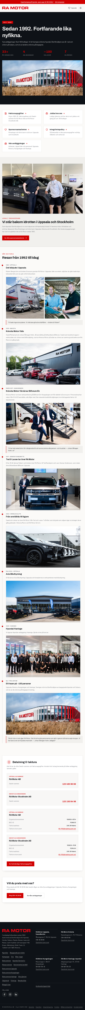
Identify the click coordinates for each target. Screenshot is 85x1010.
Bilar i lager (19, 957)
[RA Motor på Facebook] (4, 994)
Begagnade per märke (17, 953)
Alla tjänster (22, 976)
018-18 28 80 (40, 940)
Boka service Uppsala (9, 968)
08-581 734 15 (40, 967)
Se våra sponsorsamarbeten (14, 238)
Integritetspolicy (48, 1007)
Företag (13, 980)
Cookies (56, 1007)
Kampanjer (5, 957)
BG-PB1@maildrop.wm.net (67, 829)
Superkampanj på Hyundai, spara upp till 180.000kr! (37, 2)
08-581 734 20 (66, 967)
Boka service (6, 961)
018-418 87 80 (65, 937)
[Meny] (80, 8)
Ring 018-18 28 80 (15, 895)
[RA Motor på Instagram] (10, 994)
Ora (12, 957)
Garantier (31, 1007)
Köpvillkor (39, 1007)
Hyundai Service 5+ (19, 961)
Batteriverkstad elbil (20, 965)
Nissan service (7, 965)
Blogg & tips (6, 984)
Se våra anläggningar (34, 895)
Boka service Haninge (9, 976)
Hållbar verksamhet (66, 1007)
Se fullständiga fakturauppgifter (20, 864)
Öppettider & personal (42, 942)
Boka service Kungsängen (10, 972)
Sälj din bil (5, 980)
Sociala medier (78, 1007)
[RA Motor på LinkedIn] (16, 994)
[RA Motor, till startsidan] (15, 8)
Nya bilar (5, 953)
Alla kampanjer (59, 2)
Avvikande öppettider (43, 986)
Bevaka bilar (22, 980)
